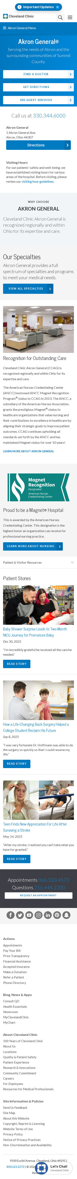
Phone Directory (14, 983)
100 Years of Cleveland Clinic (23, 1041)
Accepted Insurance (16, 967)
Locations (10, 1052)
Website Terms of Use (18, 1129)
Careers (8, 1078)
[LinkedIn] (48, 916)
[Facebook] (10, 916)
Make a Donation (15, 972)
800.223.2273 (15, 1167)
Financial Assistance (17, 961)
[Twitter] (20, 916)
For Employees (13, 1084)
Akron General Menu (21, 28)
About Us (9, 1046)
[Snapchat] (66, 916)
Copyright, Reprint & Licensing (24, 1124)
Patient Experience (16, 1062)
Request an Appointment (38, 895)
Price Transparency (16, 956)
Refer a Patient (13, 977)
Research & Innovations (19, 1068)
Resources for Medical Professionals (28, 1089)
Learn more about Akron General (28, 451)
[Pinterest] (57, 916)
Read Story (16, 664)
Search (60, 17)
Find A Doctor (36, 74)
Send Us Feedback (15, 1108)
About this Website (16, 1118)
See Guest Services (36, 100)
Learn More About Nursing (30, 546)
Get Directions (36, 87)
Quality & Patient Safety (20, 1057)
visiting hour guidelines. (38, 181)
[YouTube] (29, 916)
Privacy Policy (13, 1134)
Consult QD (11, 1001)
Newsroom (10, 1012)
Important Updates (38, 7)
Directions (36, 145)
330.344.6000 (49, 115)
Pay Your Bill (12, 951)
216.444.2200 (49, 887)
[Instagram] (38, 916)
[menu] (70, 17)
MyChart (9, 1022)
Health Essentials (15, 1007)
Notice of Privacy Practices (22, 1140)
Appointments (12, 945)
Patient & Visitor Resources (22, 562)
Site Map (9, 1113)
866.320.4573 (53, 880)
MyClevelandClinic (16, 1017)
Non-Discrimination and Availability (27, 1145)
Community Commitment (19, 1073)
